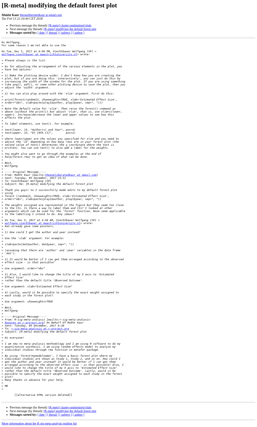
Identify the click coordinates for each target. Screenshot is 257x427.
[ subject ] (65, 32)
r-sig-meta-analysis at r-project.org (40, 328)
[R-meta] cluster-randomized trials (69, 25)
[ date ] (42, 32)
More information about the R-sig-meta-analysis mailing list (39, 423)
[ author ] (78, 32)
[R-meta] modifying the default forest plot (70, 29)
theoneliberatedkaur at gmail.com (41, 15)
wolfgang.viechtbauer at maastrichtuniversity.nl (39, 54)
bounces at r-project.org (24, 322)
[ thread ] (53, 32)
